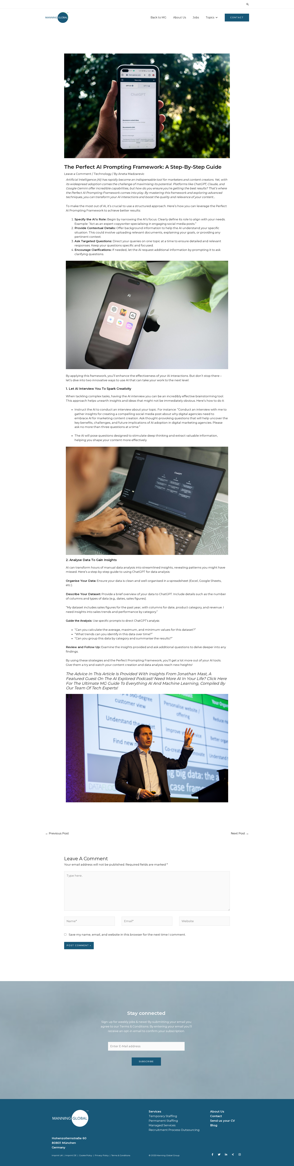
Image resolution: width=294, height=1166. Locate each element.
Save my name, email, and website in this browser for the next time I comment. (127, 934)
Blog (213, 1125)
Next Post (240, 833)
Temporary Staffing (163, 1116)
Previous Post (57, 833)
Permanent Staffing (163, 1120)
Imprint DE (71, 1155)
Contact (216, 1116)
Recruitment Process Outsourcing (174, 1130)
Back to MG (158, 17)
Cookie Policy (85, 1155)
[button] (247, 4)
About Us (179, 17)
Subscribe (146, 1061)
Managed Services (162, 1125)
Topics (210, 17)
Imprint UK (57, 1155)
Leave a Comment (77, 174)
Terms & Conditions (120, 1155)
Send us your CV (222, 1120)
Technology (102, 174)
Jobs (196, 17)
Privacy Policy (102, 1155)
